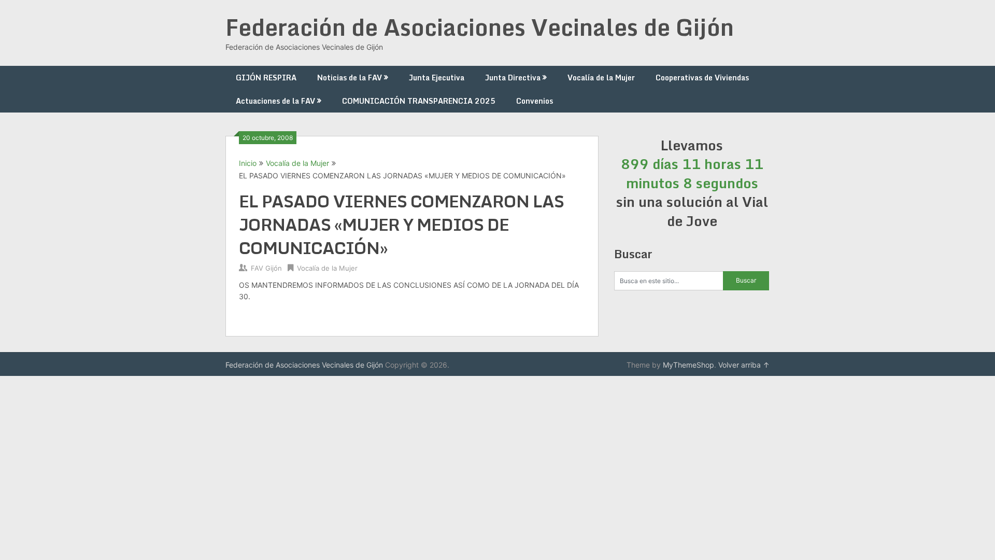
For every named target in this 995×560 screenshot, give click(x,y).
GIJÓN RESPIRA (266, 77)
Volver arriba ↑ (744, 364)
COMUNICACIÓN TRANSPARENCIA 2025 (418, 101)
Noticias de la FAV (349, 77)
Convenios (534, 101)
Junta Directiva (513, 77)
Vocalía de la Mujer (601, 77)
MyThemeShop (688, 364)
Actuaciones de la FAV (275, 101)
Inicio (248, 163)
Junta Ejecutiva (436, 77)
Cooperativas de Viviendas (702, 77)
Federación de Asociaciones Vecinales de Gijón (479, 27)
